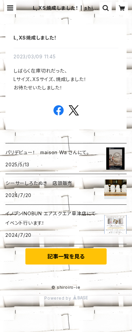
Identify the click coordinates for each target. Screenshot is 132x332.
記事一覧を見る (66, 256)
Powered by (58, 298)
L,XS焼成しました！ (35, 37)
